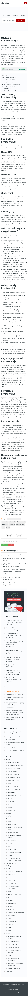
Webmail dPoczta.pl (14, 968)
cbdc (8, 519)
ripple (23, 524)
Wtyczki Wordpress (13, 762)
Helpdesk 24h (18, 987)
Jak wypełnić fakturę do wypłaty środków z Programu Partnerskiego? (15, 565)
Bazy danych (11, 915)
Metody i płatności (13, 849)
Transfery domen (13, 832)
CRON (9, 927)
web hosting (12, 524)
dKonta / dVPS (12, 880)
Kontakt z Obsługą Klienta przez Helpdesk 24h (12, 584)
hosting (18, 519)
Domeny (8, 819)
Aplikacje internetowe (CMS (16, 912)
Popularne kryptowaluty (9, 79)
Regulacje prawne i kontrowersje (11, 84)
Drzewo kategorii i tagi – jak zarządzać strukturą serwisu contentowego (14, 622)
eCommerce (11, 801)
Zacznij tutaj (11, 909)
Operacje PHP (12, 883)
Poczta (8, 933)
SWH (9, 918)
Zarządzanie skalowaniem (15, 765)
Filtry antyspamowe (13, 947)
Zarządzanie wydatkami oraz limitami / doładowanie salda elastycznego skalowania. (14, 572)
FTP (9, 877)
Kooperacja (11, 874)
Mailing (10, 798)
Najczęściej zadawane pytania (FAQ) (12, 90)
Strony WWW (12, 903)
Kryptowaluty (12, 792)
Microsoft (8, 813)
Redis (9, 891)
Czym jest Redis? (11, 747)
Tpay (9, 866)
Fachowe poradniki (9, 987)
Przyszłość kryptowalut (9, 86)
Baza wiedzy (15, 15)
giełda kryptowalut (21, 521)
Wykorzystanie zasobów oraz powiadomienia (11, 578)
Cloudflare (11, 924)
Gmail (10, 955)
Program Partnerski (14, 768)
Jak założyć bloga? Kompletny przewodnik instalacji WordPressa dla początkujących (14, 643)
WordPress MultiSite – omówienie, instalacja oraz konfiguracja (13, 679)
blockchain (13, 519)
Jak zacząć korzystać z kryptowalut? (12, 81)
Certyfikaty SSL (12, 921)
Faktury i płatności (11, 840)
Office (9, 816)
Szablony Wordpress (14, 786)
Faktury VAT (11, 843)
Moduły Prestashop (13, 774)
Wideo (10, 807)
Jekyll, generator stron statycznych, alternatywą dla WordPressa (14, 652)
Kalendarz (9, 971)
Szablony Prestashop (14, 789)
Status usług (21, 984)
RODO (10, 855)
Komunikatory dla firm (14, 795)
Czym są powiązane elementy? (12, 555)
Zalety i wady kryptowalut (9, 83)
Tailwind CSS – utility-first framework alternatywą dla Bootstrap (14, 659)
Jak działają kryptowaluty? (9, 77)
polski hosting (12, 521)
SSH (9, 897)
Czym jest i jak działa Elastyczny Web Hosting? (14, 559)
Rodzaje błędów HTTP (14, 894)
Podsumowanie (7, 88)
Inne (9, 783)
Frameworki (11, 810)
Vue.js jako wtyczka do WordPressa (12, 666)
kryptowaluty (5, 524)
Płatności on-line (11, 863)
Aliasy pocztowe (12, 944)
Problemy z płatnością (14, 852)
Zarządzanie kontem (14, 777)
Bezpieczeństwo (12, 771)
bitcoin (3, 527)
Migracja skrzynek (13, 941)
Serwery (10, 900)
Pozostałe (22, 15)
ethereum (18, 524)
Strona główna (6, 15)
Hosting (8, 868)
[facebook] (10, 535)
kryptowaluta (5, 521)
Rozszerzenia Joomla (14, 780)
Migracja (10, 906)
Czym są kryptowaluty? (12, 691)
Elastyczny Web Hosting (15, 871)
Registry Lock (12, 824)
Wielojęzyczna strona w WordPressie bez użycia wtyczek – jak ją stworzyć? (13, 672)
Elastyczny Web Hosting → (13, 989)
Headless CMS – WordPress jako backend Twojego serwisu (15, 629)
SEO (9, 804)
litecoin (8, 527)
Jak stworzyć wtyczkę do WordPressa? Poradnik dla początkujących (13, 635)
